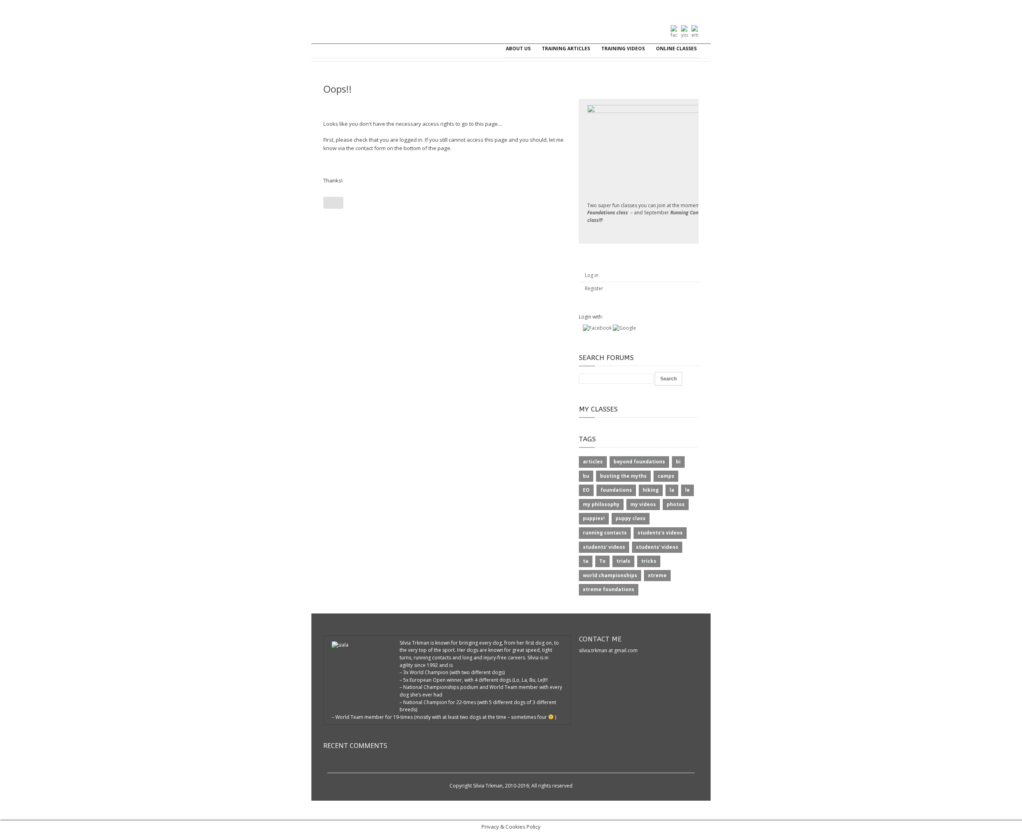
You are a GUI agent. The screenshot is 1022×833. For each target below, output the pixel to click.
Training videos (623, 48)
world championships (610, 575)
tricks (648, 561)
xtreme (657, 575)
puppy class (631, 518)
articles (593, 461)
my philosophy (601, 504)
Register (594, 288)
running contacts (605, 532)
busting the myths (623, 476)
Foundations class (607, 212)
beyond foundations (639, 461)
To (602, 561)
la (671, 490)
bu (586, 476)
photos (676, 504)
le (687, 490)
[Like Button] (333, 203)
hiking (651, 490)
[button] (598, 327)
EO (586, 490)
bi (678, 461)
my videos (643, 504)
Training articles (566, 48)
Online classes (676, 48)
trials (623, 561)
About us (518, 48)
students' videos (604, 547)
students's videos (660, 532)
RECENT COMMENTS (355, 745)
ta (585, 561)
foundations (616, 490)
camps (666, 476)
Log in (591, 275)
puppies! (594, 518)
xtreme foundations (608, 589)
